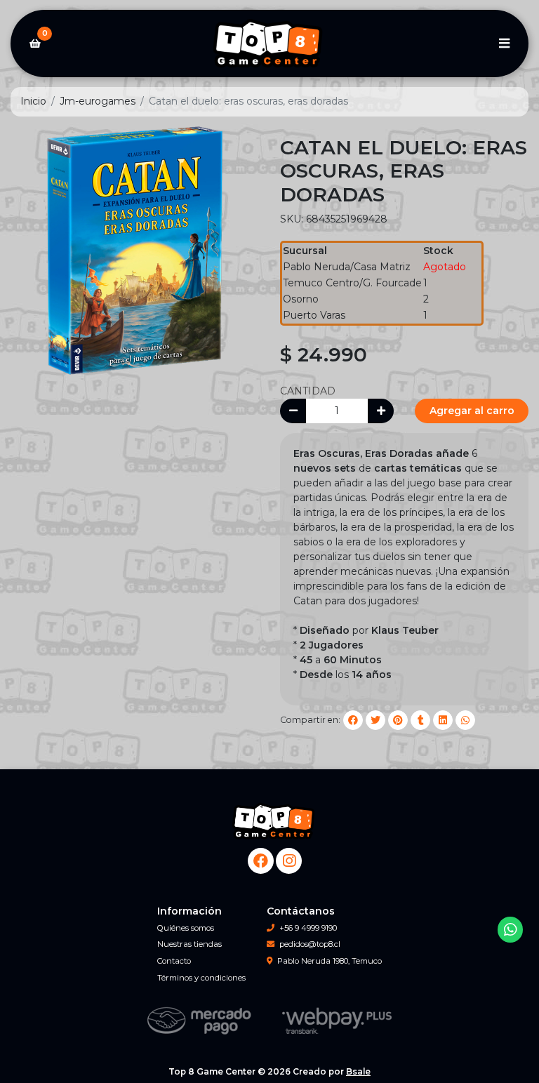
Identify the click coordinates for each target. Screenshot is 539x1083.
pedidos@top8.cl (309, 944)
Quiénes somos (185, 928)
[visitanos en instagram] (289, 861)
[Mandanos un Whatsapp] (511, 930)
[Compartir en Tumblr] (420, 720)
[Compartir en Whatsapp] (465, 720)
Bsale (358, 1071)
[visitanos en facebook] (261, 861)
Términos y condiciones (201, 978)
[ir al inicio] (275, 821)
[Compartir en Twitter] (375, 720)
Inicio (33, 101)
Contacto (174, 961)
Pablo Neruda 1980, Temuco (329, 961)
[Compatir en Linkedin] (443, 720)
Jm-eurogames (97, 101)
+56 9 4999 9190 (308, 928)
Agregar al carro (472, 410)
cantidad (307, 391)
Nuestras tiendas (189, 944)
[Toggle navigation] (504, 43)
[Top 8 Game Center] (269, 44)
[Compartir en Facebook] (353, 720)
